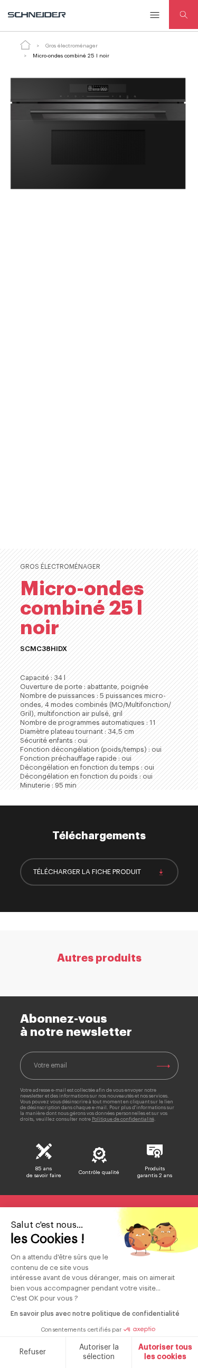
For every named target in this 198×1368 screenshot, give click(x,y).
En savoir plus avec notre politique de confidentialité (95, 1314)
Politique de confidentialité (123, 1119)
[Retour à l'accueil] (25, 45)
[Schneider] (37, 14)
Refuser (33, 1352)
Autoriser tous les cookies (165, 1352)
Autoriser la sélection (99, 1352)
